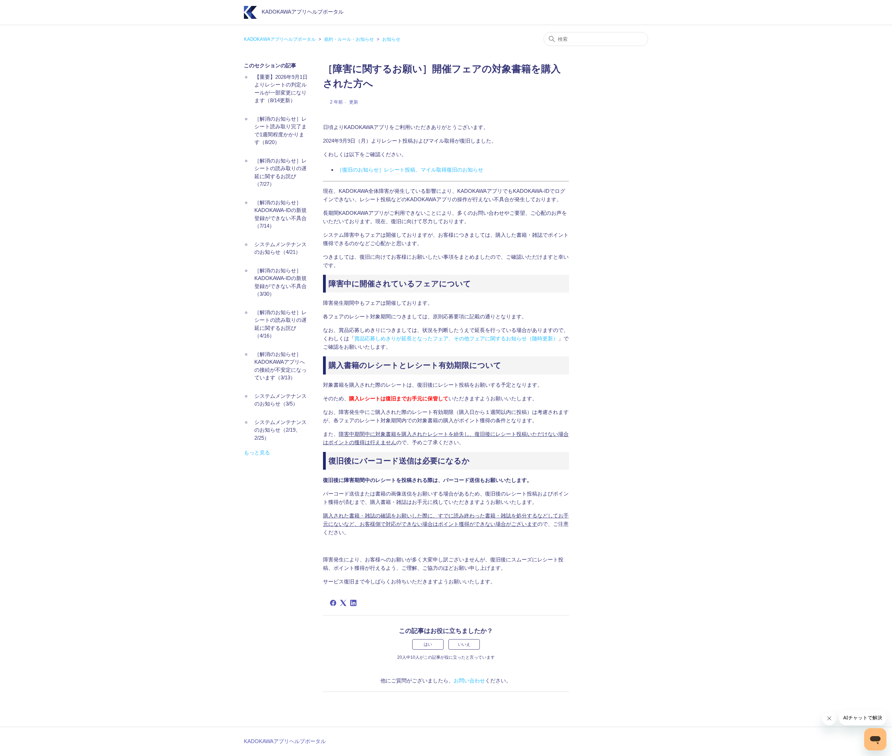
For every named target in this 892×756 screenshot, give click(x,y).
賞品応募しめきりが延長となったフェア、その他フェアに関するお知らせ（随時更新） (456, 338)
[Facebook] (333, 603)
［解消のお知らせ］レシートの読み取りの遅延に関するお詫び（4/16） (280, 324)
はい (428, 644)
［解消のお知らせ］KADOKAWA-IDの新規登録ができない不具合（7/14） (280, 214)
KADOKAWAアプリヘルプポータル (280, 39)
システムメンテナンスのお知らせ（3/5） (280, 400)
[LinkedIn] (353, 603)
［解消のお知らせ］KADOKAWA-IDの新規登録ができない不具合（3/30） (280, 282)
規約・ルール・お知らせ (349, 39)
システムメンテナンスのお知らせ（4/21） (280, 248)
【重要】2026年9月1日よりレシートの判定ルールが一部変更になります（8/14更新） (281, 89)
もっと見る (257, 452)
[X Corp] (343, 603)
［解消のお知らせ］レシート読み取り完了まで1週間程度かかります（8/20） (280, 130)
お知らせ (391, 39)
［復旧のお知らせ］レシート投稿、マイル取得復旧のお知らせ (410, 170)
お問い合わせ (469, 680)
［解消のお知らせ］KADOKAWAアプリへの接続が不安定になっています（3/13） (280, 366)
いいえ (464, 644)
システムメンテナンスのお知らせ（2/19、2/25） (280, 430)
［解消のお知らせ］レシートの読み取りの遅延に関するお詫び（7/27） (280, 172)
